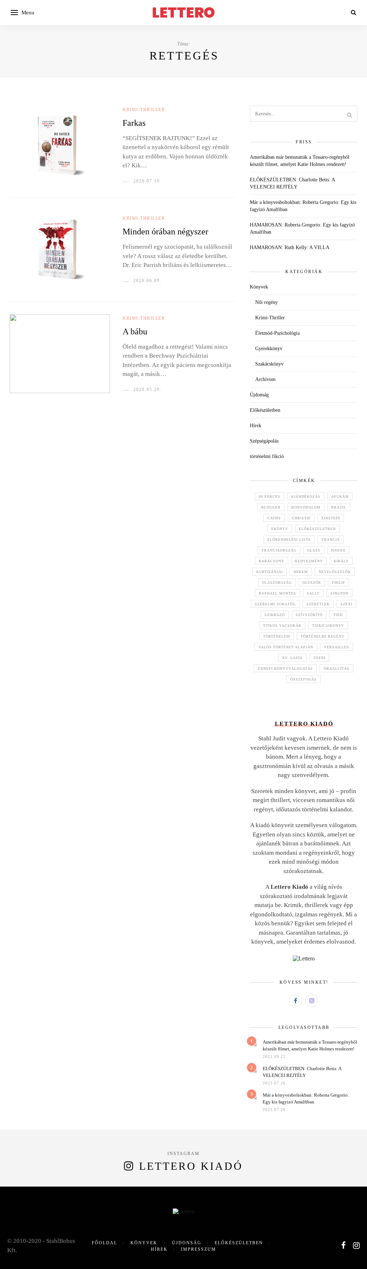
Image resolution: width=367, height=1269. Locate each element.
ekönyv (279, 529)
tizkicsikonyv (328, 626)
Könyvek (259, 287)
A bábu (135, 331)
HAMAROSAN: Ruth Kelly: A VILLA (289, 247)
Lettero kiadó (191, 1166)
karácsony (271, 561)
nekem (301, 572)
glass (313, 550)
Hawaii (338, 550)
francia (330, 540)
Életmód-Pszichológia (277, 333)
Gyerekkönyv (268, 348)
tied (338, 615)
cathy (274, 518)
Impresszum (198, 1249)
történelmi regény (322, 636)
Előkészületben (265, 410)
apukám (340, 496)
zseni (319, 658)
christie (301, 518)
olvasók (311, 583)
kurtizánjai (269, 572)
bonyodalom (305, 507)
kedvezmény (309, 561)
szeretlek (318, 604)
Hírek (255, 425)
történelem (276, 636)
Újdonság (259, 394)
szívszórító (309, 615)
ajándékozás (305, 496)
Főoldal (104, 1242)
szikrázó (274, 615)
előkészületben (317, 529)
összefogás (303, 679)
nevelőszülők (335, 572)
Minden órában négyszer (165, 231)
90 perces (269, 496)
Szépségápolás (264, 441)
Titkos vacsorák (282, 626)
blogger (271, 507)
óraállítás (336, 669)
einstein (330, 518)
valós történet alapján (285, 647)
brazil (338, 507)
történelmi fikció (267, 456)
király (341, 561)
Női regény (266, 302)
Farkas (134, 123)
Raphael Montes (277, 593)
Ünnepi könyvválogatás (285, 669)
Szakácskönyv (269, 364)
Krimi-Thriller (144, 109)
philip (338, 583)
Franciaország (279, 550)
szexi (346, 604)
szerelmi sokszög (275, 604)
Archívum (265, 379)
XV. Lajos (292, 658)
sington (339, 593)
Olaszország (277, 583)
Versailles (336, 647)
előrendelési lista (289, 540)
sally (313, 593)
